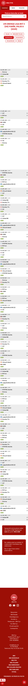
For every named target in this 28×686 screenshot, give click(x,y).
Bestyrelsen (14, 612)
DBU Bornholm (14, 658)
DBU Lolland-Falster (14, 667)
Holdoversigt (19, 37)
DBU (14, 655)
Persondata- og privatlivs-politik (14, 676)
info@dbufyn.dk (14, 645)
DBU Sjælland (14, 669)
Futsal (14, 672)
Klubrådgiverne (14, 617)
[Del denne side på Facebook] (1, 680)
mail (5, 532)
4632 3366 (17, 532)
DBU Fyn (14, 660)
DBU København (14, 665)
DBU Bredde (14, 614)
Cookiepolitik (14, 628)
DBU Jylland (14, 662)
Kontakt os (14, 619)
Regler (19, 41)
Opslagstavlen (10, 41)
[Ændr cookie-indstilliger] (2, 683)
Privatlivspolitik (14, 626)
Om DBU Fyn (14, 624)
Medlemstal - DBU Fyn (14, 621)
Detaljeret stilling (18, 34)
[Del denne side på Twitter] (4, 680)
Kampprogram (8, 37)
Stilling (7, 34)
